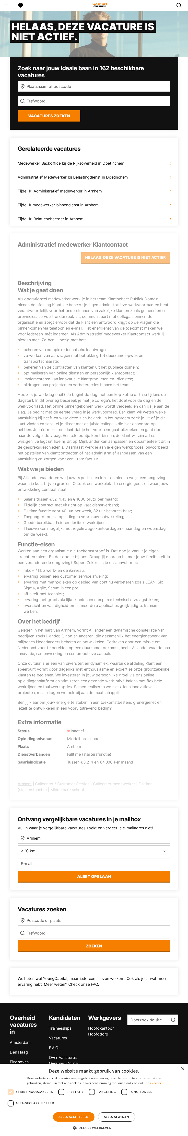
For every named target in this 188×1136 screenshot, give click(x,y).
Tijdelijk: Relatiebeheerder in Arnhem (50, 218)
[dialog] (94, 1100)
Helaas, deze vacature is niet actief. (125, 257)
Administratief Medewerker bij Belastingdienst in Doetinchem (73, 177)
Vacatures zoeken (49, 115)
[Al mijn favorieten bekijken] (20, 5)
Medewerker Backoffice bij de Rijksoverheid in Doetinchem (71, 163)
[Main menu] (6, 5)
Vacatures (58, 1037)
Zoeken (94, 946)
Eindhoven (19, 1061)
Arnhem (25, 783)
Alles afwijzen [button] (116, 1117)
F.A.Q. (54, 1047)
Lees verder (152, 1083)
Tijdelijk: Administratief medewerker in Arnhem (60, 191)
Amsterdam (20, 1042)
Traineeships (60, 1028)
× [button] (182, 1069)
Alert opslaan (94, 876)
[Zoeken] (181, 5)
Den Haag (19, 1052)
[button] (94, 1127)
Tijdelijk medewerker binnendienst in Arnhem (58, 204)
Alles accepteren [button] (74, 1117)
